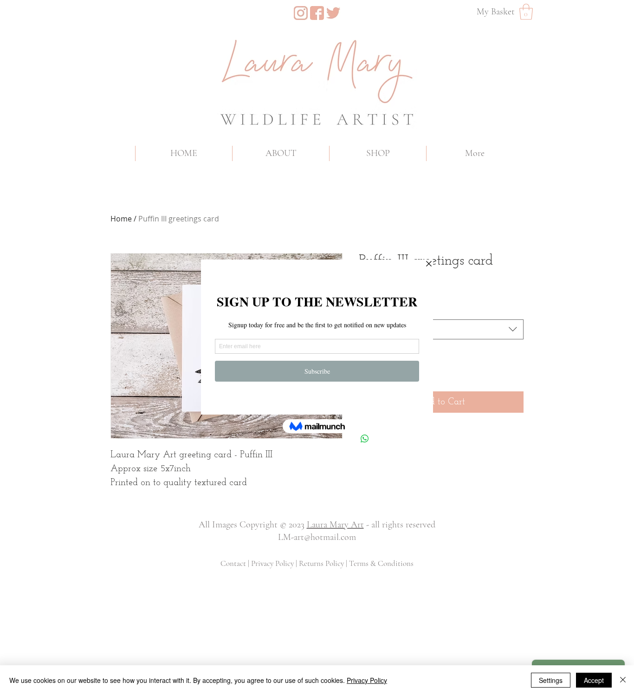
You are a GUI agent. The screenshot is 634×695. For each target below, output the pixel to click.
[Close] (622, 680)
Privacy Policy (367, 680)
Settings (551, 680)
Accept (594, 680)
